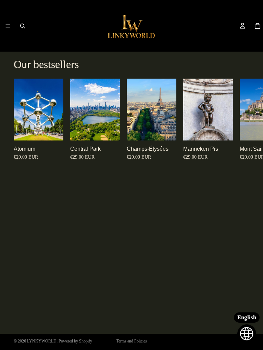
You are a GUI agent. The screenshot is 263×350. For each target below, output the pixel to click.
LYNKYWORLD (42, 341)
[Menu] (8, 26)
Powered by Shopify (75, 341)
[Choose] (53, 130)
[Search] (22, 25)
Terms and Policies (131, 341)
